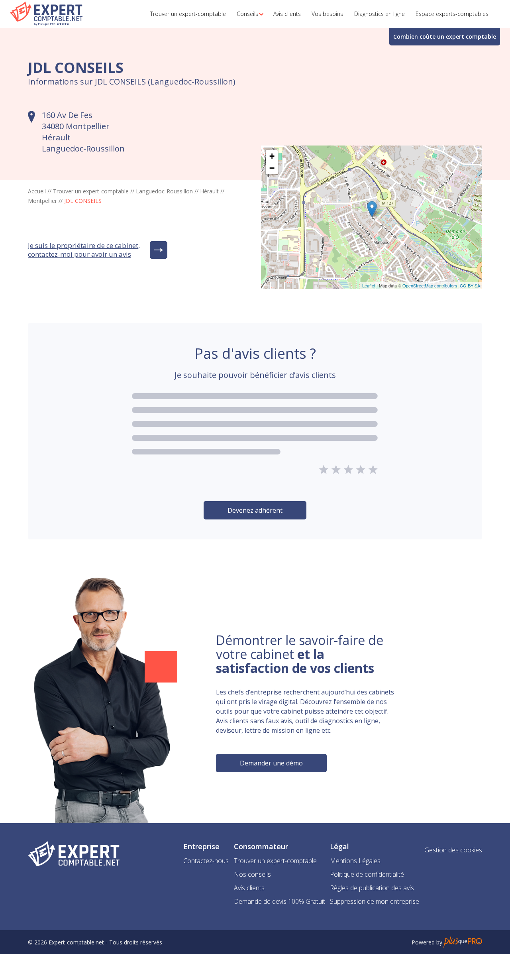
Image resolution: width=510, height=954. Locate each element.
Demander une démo (271, 763)
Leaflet (368, 285)
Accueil (37, 191)
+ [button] (272, 156)
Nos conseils (252, 874)
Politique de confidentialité (367, 874)
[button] (247, 14)
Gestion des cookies (453, 850)
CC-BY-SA (470, 285)
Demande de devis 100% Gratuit (279, 901)
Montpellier (42, 201)
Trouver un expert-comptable (91, 191)
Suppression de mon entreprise (374, 901)
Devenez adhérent (255, 510)
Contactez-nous (206, 860)
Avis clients (249, 887)
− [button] (272, 168)
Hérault (209, 191)
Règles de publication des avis (372, 887)
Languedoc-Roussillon (164, 191)
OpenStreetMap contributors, (431, 285)
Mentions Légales (355, 860)
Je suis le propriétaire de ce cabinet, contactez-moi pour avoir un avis (84, 250)
